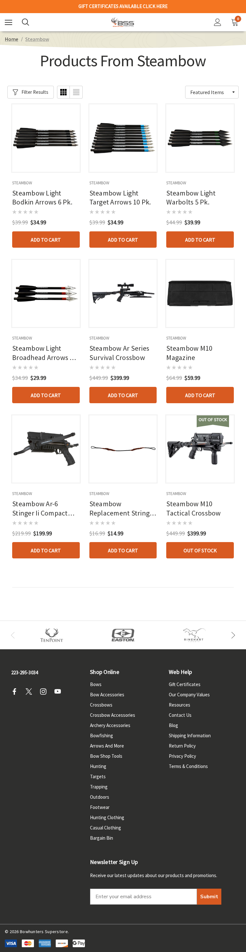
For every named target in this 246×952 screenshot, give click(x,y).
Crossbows (101, 705)
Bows (96, 684)
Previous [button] (13, 635)
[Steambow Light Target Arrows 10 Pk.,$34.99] (123, 138)
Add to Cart (46, 239)
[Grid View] (63, 92)
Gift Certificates (185, 684)
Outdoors (99, 797)
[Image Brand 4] (195, 635)
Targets (98, 776)
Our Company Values (189, 695)
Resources (179, 705)
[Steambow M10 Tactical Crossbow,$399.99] (200, 449)
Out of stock (200, 550)
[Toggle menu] (8, 22)
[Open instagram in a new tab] (45, 691)
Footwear (100, 807)
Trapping (99, 787)
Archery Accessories (110, 725)
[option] (51, 635)
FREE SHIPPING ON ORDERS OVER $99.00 (123, 7)
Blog (173, 725)
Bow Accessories (107, 695)
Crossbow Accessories (112, 715)
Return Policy (182, 746)
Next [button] (233, 635)
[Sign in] (217, 22)
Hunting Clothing (107, 817)
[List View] (76, 92)
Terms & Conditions (188, 766)
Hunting (98, 766)
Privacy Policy (182, 756)
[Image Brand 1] (52, 635)
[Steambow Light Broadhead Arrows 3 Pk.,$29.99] (46, 293)
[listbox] (212, 92)
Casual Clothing (105, 828)
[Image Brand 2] (123, 635)
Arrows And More (107, 746)
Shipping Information (190, 735)
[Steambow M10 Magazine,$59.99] (200, 293)
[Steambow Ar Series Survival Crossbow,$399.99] (123, 293)
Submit (209, 896)
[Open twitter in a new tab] (31, 691)
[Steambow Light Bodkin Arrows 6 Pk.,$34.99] (46, 138)
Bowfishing (101, 735)
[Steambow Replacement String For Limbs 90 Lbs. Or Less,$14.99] (123, 449)
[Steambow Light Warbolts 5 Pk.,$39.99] (200, 138)
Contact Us (180, 715)
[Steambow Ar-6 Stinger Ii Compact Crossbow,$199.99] (46, 449)
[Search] (25, 22)
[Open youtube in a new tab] (59, 691)
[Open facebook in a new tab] (16, 691)
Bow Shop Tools (106, 756)
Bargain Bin (101, 838)
